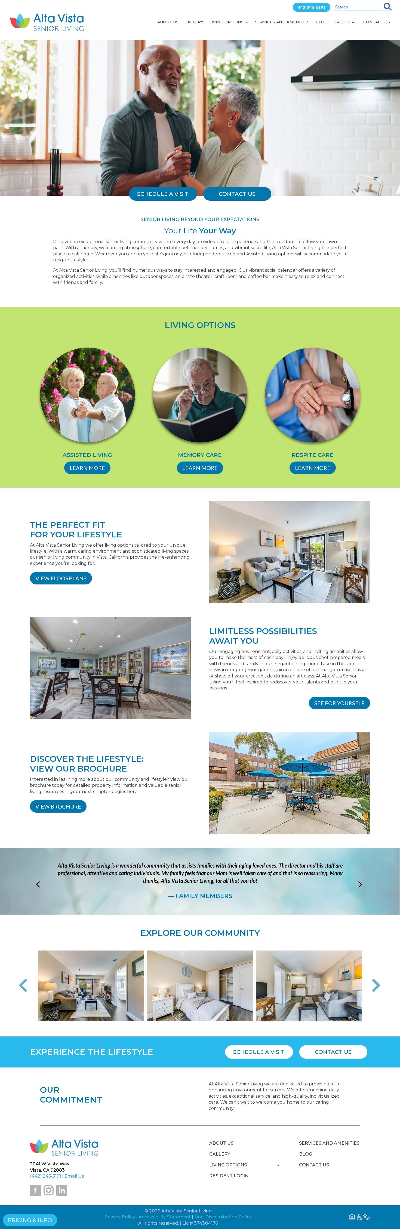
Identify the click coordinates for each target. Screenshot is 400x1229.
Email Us (74, 1176)
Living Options (226, 22)
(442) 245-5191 (45, 1176)
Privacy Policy (119, 1216)
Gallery (193, 22)
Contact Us (376, 22)
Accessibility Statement (165, 1216)
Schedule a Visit (259, 1052)
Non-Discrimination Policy (223, 1216)
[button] (27, 986)
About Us (168, 22)
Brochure (345, 22)
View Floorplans (61, 578)
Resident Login (228, 1176)
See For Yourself (339, 703)
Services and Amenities (282, 22)
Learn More (87, 468)
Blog (321, 22)
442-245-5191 (311, 7)
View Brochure (58, 806)
